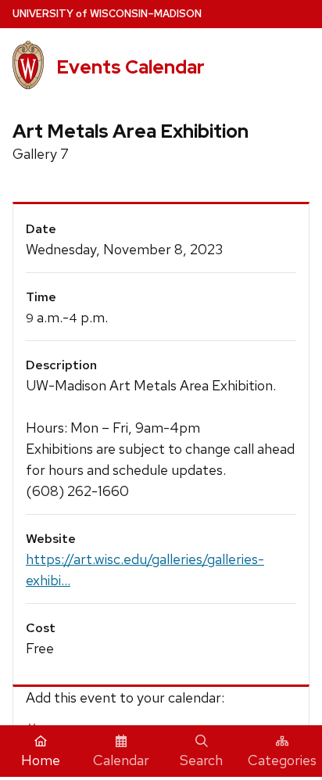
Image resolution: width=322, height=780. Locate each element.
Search (201, 760)
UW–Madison (107, 13)
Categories (282, 760)
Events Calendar (130, 67)
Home (40, 760)
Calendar (121, 760)
